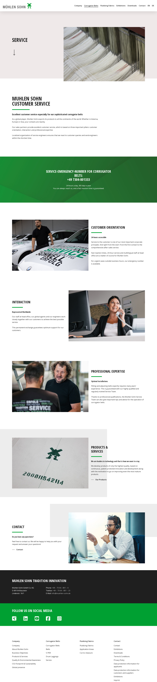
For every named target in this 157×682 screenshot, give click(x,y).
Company (16, 645)
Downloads (118, 653)
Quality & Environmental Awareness (26, 660)
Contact (117, 645)
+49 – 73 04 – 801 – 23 (61, 590)
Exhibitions (118, 649)
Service (49, 660)
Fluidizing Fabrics (86, 645)
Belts (48, 649)
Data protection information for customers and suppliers (126, 671)
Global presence (18, 667)
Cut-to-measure (86, 653)
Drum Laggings (52, 656)
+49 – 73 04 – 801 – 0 (60, 588)
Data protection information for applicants (126, 665)
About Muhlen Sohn (20, 649)
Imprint (117, 680)
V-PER (48, 653)
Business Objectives (20, 653)
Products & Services (20, 656)
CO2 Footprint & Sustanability (24, 664)
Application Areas (87, 649)
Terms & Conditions (122, 656)
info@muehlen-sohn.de (61, 593)
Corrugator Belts (53, 645)
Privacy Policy (119, 660)
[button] (99, 479)
